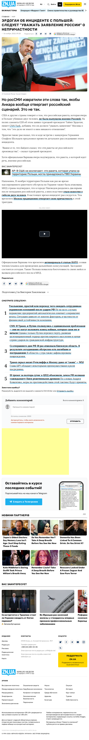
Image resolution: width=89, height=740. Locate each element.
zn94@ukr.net (50, 651)
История (69, 689)
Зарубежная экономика (32, 689)
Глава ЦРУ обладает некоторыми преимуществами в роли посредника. (47, 366)
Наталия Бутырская (12, 624)
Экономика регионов (10, 704)
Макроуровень (7, 693)
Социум (69, 685)
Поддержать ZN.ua (72, 4)
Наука (46, 685)
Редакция (6, 645)
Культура (48, 700)
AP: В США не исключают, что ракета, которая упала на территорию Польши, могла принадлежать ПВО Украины (46, 172)
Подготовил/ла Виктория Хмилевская (23, 292)
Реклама (5, 648)
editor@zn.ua (26, 657)
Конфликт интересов (31, 693)
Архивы (5, 641)
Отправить (75, 421)
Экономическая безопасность (29, 697)
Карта (4, 658)
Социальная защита (31, 685)
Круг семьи (70, 693)
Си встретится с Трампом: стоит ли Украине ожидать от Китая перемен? (19, 618)
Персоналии (28, 702)
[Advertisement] (35, 451)
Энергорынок (7, 696)
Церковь (47, 696)
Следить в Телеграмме (25, 501)
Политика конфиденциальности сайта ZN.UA (19, 730)
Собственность (72, 700)
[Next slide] (85, 10)
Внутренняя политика (10, 685)
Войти (53, 4)
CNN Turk (15, 125)
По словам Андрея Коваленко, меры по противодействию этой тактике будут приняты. (48, 379)
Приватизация (7, 700)
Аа (60, 4)
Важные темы (9, 11)
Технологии (49, 689)
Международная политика (12, 689)
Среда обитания (50, 693)
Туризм (69, 696)
